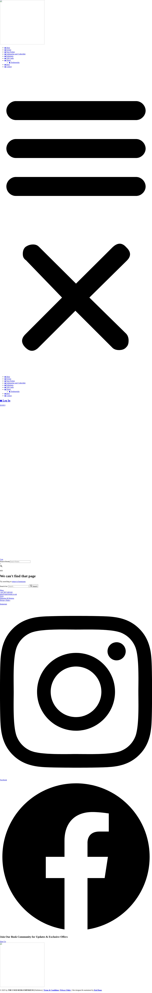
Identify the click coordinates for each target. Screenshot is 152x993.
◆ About (7, 60)
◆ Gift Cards (9, 58)
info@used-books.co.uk (8, 594)
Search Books (5, 561)
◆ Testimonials (14, 62)
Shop (2, 590)
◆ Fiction (7, 50)
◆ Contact (8, 67)
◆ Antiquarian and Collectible (14, 54)
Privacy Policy (5, 600)
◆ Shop (7, 48)
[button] (76, 222)
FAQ (2, 596)
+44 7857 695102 (6, 592)
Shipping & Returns (7, 598)
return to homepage (18, 581)
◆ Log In (5, 400)
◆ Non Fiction (9, 52)
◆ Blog (7, 65)
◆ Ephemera (8, 56)
